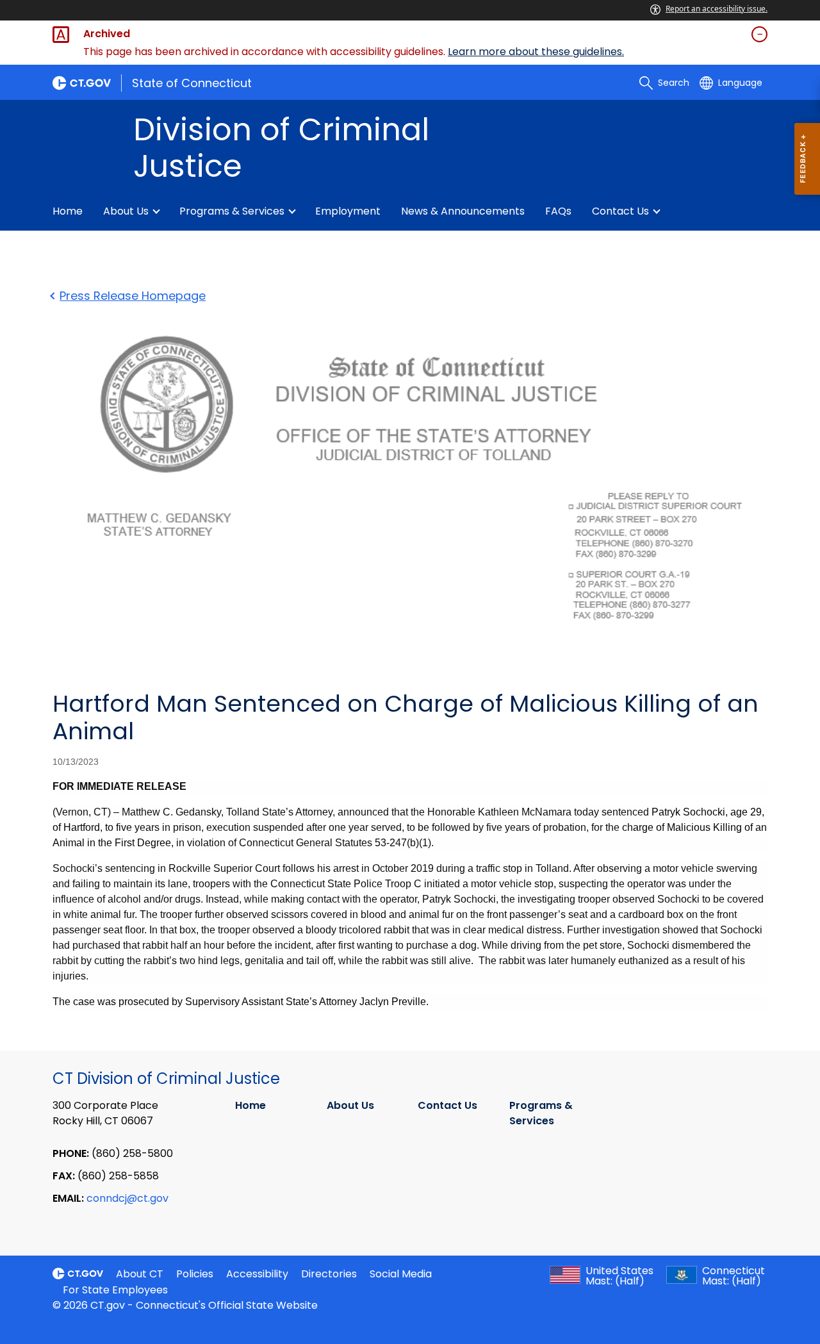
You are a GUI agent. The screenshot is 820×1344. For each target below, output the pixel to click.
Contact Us (620, 211)
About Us (126, 211)
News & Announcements (463, 211)
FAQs (558, 211)
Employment (348, 211)
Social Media (401, 1273)
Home (68, 211)
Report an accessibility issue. (716, 8)
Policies (194, 1273)
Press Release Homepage (133, 296)
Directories (329, 1273)
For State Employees (115, 1290)
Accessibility (257, 1273)
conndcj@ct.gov (127, 1198)
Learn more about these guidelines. (536, 51)
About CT (139, 1273)
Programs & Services (231, 211)
